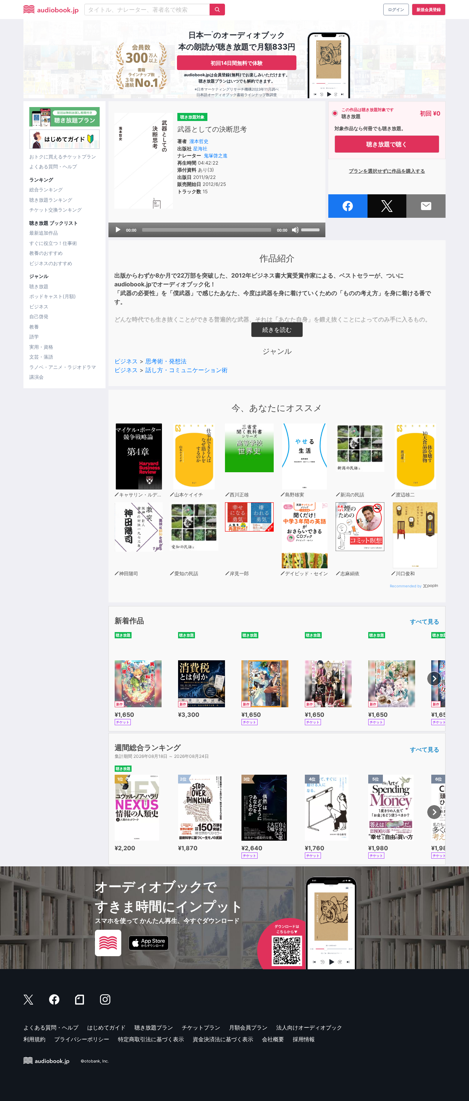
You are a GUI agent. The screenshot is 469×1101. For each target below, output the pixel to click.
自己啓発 (38, 316)
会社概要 (273, 1039)
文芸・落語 (41, 357)
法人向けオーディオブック (309, 1027)
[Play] (118, 230)
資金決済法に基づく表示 (223, 1039)
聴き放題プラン (153, 1027)
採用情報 (304, 1039)
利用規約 (34, 1039)
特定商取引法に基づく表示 (151, 1039)
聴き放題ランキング (50, 200)
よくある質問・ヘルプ (53, 166)
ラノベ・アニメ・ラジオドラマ (62, 367)
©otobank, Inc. (95, 1061)
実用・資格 (41, 347)
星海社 (200, 148)
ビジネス (38, 306)
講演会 (36, 377)
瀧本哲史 (198, 141)
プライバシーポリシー (81, 1039)
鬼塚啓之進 (216, 155)
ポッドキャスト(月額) (52, 296)
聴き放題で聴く (386, 144)
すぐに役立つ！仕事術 (53, 243)
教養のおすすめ (46, 253)
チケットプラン (201, 1027)
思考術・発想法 (166, 361)
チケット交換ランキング (55, 210)
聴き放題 (38, 286)
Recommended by (406, 586)
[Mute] (295, 230)
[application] (216, 230)
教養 (34, 327)
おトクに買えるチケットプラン (62, 156)
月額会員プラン (248, 1027)
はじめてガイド (106, 1027)
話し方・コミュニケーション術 (186, 370)
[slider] (311, 229)
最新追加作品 (43, 233)
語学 (34, 337)
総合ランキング (46, 189)
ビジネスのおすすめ (50, 263)
